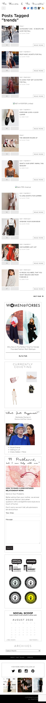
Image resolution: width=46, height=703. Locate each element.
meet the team (17, 657)
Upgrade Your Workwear (30, 221)
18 (19, 632)
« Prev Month (10, 640)
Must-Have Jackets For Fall (31, 54)
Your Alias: (10, 513)
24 (15, 634)
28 (30, 634)
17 (15, 632)
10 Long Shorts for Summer (30, 196)
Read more (38, 45)
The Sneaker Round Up (28, 138)
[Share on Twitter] (14, 45)
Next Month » (33, 640)
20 (27, 632)
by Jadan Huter (24, 117)
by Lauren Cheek (24, 33)
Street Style (27, 77)
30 (11, 637)
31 (15, 637)
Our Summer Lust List (28, 247)
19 (23, 632)
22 (34, 632)
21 (30, 632)
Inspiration (27, 51)
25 (19, 634)
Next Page (37, 296)
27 (27, 634)
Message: (9, 519)
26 (23, 634)
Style (21, 51)
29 (34, 634)
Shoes (21, 26)
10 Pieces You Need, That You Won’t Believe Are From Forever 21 (31, 275)
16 (11, 632)
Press (30, 657)
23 (11, 634)
